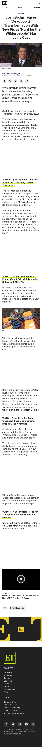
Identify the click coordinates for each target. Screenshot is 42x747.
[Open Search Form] (39, 3)
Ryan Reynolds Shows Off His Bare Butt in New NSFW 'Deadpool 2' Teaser (20, 597)
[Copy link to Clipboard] (27, 81)
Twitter (7, 678)
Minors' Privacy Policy (14, 713)
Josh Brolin (8, 111)
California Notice (11, 710)
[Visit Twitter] (13, 724)
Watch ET (36, 8)
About (6, 686)
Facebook (8, 672)
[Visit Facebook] (6, 724)
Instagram (8, 675)
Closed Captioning (12, 707)
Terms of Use (10, 702)
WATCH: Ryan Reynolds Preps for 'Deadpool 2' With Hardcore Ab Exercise (20, 514)
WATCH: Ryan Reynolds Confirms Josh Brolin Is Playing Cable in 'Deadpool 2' (20, 182)
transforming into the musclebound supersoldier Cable (19, 124)
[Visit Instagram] (19, 724)
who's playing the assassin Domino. (20, 410)
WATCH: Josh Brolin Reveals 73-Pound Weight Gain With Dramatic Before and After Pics (20, 279)
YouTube (8, 681)
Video (20, 8)
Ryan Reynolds (17, 608)
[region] (21, 629)
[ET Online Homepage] (5, 3)
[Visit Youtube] (26, 724)
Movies (21, 13)
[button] (21, 579)
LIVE (5, 8)
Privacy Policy (10, 704)
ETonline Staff (10, 689)
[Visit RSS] (33, 724)
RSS (6, 692)
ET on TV (8, 683)
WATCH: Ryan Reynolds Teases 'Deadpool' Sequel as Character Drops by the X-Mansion (18, 421)
